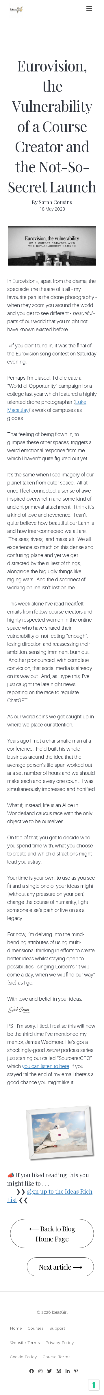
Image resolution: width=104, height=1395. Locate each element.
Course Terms (56, 1356)
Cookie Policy (23, 1356)
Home (16, 1328)
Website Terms (25, 1342)
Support (57, 1328)
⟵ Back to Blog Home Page (52, 1233)
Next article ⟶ (60, 1266)
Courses (36, 1328)
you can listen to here (45, 1066)
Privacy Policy (60, 1342)
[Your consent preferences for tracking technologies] (93, 1384)
